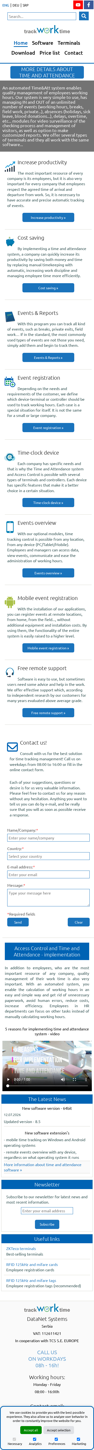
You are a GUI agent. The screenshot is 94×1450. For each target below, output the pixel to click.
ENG (5, 5)
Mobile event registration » (48, 648)
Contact (73, 52)
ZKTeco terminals (21, 1248)
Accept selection (58, 1430)
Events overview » (48, 573)
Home (21, 42)
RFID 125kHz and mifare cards (32, 1264)
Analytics (35, 1444)
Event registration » (48, 427)
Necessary (15, 1444)
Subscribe (47, 1224)
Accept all (31, 1430)
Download (23, 52)
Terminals (69, 42)
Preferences (56, 1444)
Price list (50, 52)
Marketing (79, 1444)
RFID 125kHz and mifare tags (31, 1280)
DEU (16, 5)
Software (42, 42)
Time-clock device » (48, 502)
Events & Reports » (48, 357)
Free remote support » (48, 712)
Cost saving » (48, 288)
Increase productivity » (48, 217)
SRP (26, 5)
